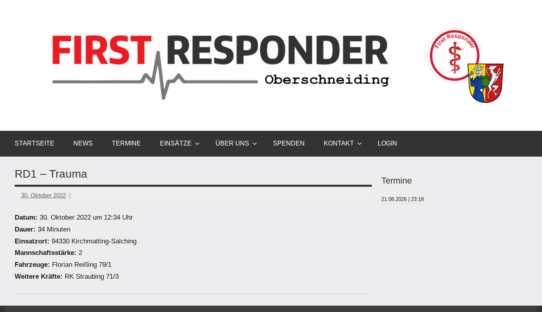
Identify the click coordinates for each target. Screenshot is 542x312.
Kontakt (339, 143)
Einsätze (176, 143)
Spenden (289, 143)
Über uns (232, 143)
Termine (126, 143)
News (83, 143)
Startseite (34, 143)
